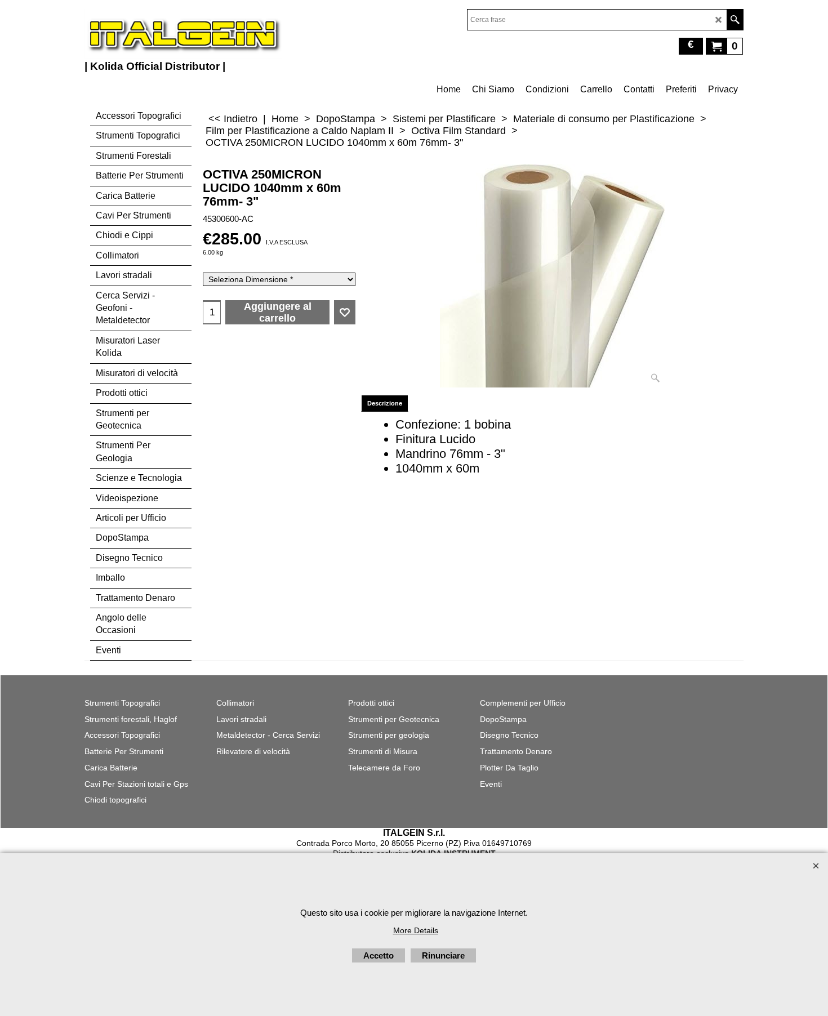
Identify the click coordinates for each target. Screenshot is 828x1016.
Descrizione (384, 403)
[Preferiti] (344, 312)
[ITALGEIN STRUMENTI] (183, 34)
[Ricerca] (735, 20)
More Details (415, 930)
